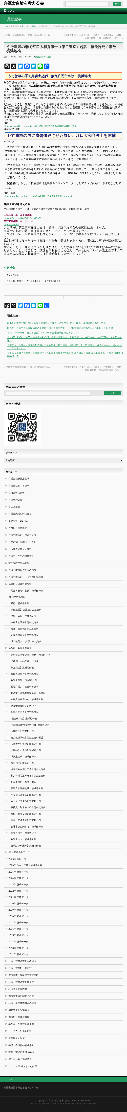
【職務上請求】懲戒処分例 (22, 756)
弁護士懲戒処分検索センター (23, 534)
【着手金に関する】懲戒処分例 (24, 801)
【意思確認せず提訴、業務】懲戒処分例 (29, 654)
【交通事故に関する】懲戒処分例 (25, 826)
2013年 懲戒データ (18, 948)
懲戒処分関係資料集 (18, 1017)
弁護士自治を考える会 (24, 3)
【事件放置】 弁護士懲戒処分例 (25, 609)
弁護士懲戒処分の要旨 (20, 513)
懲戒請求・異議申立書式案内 (23, 975)
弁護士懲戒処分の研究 (20, 968)
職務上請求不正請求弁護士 (22, 1052)
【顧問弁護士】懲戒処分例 (22, 833)
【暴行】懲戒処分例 (18, 603)
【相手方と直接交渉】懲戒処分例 (25, 788)
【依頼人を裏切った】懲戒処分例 (25, 699)
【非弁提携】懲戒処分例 (21, 667)
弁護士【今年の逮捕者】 (21, 556)
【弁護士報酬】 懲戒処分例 (22, 680)
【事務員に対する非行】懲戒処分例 (26, 807)
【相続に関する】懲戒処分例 (23, 712)
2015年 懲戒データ (18, 935)
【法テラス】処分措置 (20, 1031)
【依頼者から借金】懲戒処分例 (24, 743)
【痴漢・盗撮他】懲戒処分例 (23, 628)
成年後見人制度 (16, 1038)
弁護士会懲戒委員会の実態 (22, 1003)
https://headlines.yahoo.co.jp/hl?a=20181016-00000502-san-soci (38, 196)
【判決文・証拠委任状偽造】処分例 (26, 693)
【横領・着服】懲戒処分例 (22, 616)
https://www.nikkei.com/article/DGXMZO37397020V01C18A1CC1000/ (40, 126)
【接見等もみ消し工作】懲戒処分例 (26, 769)
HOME (6, 26)
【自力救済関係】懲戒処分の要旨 (25, 737)
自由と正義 (14, 506)
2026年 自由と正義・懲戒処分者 (25, 865)
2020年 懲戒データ (18, 903)
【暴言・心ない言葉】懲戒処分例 (25, 590)
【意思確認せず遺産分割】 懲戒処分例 (29, 724)
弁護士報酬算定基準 (18, 478)
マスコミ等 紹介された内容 (22, 1066)
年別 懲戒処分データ (19, 852)
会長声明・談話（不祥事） (22, 541)
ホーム (10, 1079)
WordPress (47, 1104)
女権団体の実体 (16, 492)
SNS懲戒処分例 (17, 597)
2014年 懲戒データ (18, 941)
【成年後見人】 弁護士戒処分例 (25, 641)
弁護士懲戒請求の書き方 (21, 982)
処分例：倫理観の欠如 (20, 584)
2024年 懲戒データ (18, 878)
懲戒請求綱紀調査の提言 (21, 996)
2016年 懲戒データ (18, 928)
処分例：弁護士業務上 (20, 648)
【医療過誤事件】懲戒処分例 (23, 674)
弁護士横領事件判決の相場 (22, 570)
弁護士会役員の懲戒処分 (21, 1045)
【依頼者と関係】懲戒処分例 (23, 622)
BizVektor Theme (63, 1104)
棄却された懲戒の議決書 (21, 1024)
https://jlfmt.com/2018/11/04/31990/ (22, 218)
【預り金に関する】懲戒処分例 (24, 794)
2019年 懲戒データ (18, 909)
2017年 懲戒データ (18, 922)
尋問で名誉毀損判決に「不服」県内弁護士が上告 (27, 35)
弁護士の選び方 (16, 499)
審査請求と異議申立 (18, 1010)
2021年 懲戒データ (18, 897)
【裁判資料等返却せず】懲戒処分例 (26, 775)
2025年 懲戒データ (18, 871)
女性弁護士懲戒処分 (18, 562)
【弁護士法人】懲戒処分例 (22, 839)
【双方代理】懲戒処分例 (21, 763)
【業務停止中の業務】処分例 (23, 661)
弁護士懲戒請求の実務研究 (22, 961)
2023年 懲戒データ (18, 884)
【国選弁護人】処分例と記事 (23, 686)
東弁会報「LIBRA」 (18, 520)
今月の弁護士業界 (17, 527)
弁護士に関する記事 (27, 26)
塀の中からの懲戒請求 (20, 1059)
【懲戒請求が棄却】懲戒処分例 (24, 845)
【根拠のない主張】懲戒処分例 (24, 750)
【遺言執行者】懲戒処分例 (23, 718)
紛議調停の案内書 (17, 989)
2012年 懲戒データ (18, 954)
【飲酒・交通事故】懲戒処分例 (24, 820)
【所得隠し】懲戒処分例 (21, 731)
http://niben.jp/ (11, 224)
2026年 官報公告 (17, 859)
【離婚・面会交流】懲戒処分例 (24, 813)
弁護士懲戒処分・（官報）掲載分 (25, 577)
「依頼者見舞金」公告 (20, 549)
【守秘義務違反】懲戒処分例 (23, 635)
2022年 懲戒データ (18, 890)
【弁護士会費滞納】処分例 (22, 705)
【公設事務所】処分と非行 (22, 782)
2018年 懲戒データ (18, 916)
